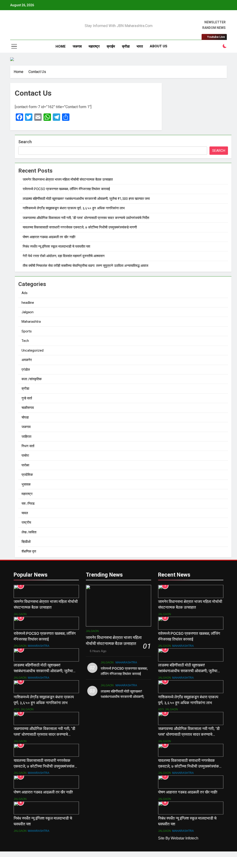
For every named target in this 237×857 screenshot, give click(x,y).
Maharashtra (31, 321)
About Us (158, 46)
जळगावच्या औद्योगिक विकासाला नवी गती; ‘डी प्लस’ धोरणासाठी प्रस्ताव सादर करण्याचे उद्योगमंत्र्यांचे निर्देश (86, 218)
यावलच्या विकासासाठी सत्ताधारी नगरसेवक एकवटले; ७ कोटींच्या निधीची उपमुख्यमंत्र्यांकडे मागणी (80, 227)
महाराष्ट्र (94, 46)
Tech (25, 341)
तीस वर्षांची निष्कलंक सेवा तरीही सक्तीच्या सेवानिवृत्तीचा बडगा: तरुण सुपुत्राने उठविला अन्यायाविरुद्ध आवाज (85, 266)
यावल (25, 513)
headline (28, 303)
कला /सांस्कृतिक (32, 379)
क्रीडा (126, 46)
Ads (25, 293)
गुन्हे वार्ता (27, 398)
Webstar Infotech (184, 838)
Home (61, 46)
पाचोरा (25, 455)
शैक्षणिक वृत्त (29, 551)
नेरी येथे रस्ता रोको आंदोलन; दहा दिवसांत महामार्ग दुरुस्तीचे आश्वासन (64, 256)
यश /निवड (28, 503)
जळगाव (77, 46)
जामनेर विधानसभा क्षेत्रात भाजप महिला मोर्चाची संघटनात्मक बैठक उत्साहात (68, 179)
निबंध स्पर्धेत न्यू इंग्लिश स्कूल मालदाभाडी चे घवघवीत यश (56, 246)
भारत (140, 46)
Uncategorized (33, 350)
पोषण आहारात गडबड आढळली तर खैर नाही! (49, 237)
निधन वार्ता (28, 446)
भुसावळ (26, 484)
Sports (27, 331)
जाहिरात (26, 437)
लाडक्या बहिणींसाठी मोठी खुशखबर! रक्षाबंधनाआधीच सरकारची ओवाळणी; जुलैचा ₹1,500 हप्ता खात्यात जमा (86, 199)
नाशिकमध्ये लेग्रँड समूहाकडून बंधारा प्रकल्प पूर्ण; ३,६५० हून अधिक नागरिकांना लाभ (74, 208)
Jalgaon (28, 312)
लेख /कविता (29, 532)
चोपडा (25, 417)
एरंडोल (26, 370)
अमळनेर (27, 360)
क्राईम (111, 46)
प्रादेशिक (27, 475)
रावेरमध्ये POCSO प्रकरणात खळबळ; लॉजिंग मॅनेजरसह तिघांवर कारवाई (66, 189)
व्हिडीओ (26, 542)
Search (25, 141)
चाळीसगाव (28, 408)
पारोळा (25, 465)
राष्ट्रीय (26, 522)
